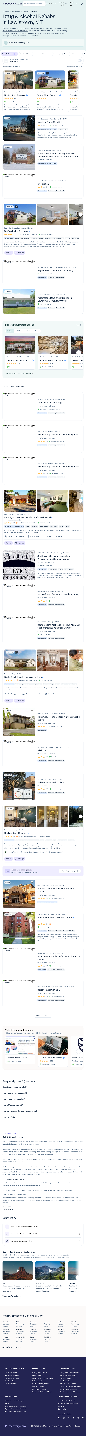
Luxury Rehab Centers (40, 1373)
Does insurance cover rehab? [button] (15, 1087)
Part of (12, 520)
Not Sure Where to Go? (14, 1369)
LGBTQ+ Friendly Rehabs (41, 1384)
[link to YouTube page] (68, 1418)
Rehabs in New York (12, 1378)
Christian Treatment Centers (70, 1392)
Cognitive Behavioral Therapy (42, 1378)
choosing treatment (37, 1152)
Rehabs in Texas (10, 1381)
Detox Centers (37, 1375)
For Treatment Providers (68, 1397)
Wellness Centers (38, 1386)
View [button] (7, 253)
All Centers (6, 11)
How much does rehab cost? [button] (15, 1093)
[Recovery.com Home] (12, 4)
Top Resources (11, 1397)
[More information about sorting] (82, 66)
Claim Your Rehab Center (66, 1401)
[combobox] (34, 3)
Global (37, 331)
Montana (25, 11)
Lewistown (19, 386)
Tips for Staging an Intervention (16, 1409)
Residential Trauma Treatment (70, 1386)
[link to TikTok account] (73, 1418)
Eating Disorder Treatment (69, 1373)
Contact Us (62, 1409)
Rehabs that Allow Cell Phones (42, 1392)
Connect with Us (64, 1414)
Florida (29, 331)
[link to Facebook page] (83, 1418)
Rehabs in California (12, 1375)
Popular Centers (38, 1369)
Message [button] (21, 253)
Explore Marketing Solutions (68, 1403)
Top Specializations (67, 1369)
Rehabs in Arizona (11, 1384)
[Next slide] (78, 91)
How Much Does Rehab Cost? (15, 1412)
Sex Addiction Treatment (68, 1389)
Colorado (40, 1283)
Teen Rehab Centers (67, 1381)
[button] (16, 66)
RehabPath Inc (45, 1426)
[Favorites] (81, 4)
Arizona (6, 1283)
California (20, 331)
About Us (61, 1406)
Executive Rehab (65, 1378)
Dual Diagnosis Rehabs (68, 1384)
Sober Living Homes (39, 1381)
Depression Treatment (67, 1375)
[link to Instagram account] (78, 1418)
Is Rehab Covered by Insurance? (16, 1406)
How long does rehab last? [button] (14, 1099)
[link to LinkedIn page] (64, 1418)
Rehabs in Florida (11, 1373)
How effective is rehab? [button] (13, 1105)
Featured (10, 331)
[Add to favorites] (32, 118)
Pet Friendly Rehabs (39, 1389)
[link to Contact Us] (59, 1418)
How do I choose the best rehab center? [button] (20, 1111)
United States (16, 11)
